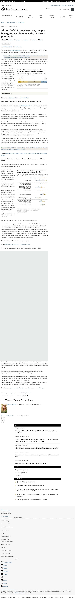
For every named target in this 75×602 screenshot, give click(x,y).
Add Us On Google (6, 43)
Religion (3, 533)
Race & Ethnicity (5, 530)
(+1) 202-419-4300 (5, 516)
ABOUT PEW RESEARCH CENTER (8, 590)
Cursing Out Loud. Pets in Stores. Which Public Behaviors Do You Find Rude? (36, 432)
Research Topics (7, 16)
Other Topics (28, 393)
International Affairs (6, 524)
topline (28, 388)
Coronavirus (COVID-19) (20, 393)
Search (48, 9)
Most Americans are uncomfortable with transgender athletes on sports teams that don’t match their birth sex (36, 440)
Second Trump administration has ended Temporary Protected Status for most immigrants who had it (37, 490)
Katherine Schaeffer (7, 46)
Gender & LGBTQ (5, 539)
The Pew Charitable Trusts (20, 592)
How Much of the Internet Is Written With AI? (30, 486)
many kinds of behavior (24, 105)
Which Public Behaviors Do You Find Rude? (18, 97)
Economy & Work (5, 544)
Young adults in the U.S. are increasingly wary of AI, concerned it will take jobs (37, 495)
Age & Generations (5, 536)
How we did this (6, 93)
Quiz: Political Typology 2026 (25, 482)
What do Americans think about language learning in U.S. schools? (36, 448)
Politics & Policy (5, 521)
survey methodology (39, 388)
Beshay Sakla (18, 46)
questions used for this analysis (17, 388)
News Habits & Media (6, 553)
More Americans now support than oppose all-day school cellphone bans (37, 456)
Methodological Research (7, 556)
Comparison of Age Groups (9, 393)
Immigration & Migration (7, 527)
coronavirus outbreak (15, 50)
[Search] (72, 9)
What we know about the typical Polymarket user (31, 463)
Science (3, 547)
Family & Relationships (7, 541)
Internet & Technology (6, 550)
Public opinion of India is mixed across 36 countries (32, 499)
